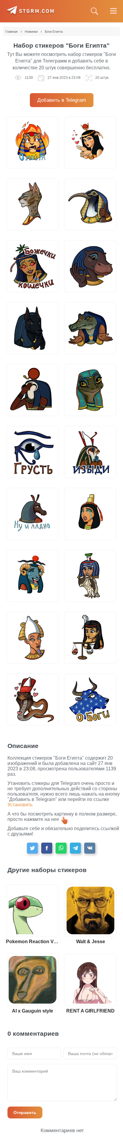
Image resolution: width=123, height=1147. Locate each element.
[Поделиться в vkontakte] (89, 848)
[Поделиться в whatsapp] (61, 848)
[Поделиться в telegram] (75, 848)
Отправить (24, 1112)
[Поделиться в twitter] (32, 848)
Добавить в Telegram (61, 100)
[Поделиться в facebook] (46, 848)
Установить (20, 804)
